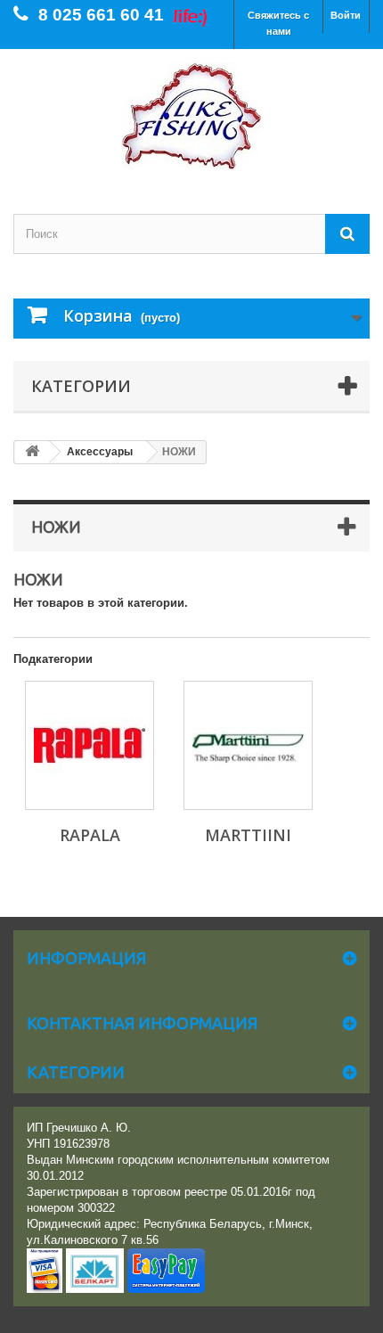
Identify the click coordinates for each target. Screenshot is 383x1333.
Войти (345, 15)
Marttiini (248, 835)
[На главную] (32, 452)
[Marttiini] (248, 745)
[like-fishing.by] (191, 115)
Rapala (90, 835)
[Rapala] (89, 745)
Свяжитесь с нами (278, 23)
